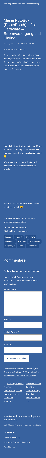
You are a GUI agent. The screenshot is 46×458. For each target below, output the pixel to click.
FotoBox (30, 44)
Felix (23, 44)
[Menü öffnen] (5, 8)
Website (7, 344)
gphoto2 (19, 237)
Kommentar (10, 289)
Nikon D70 (30, 237)
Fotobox (8, 237)
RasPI (21, 246)
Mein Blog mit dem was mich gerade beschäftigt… (22, 4)
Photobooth (9, 241)
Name (7, 319)
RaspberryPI (10, 246)
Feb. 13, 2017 (9, 44)
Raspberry (22, 241)
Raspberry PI (35, 241)
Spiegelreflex (32, 246)
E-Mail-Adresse (11, 332)
